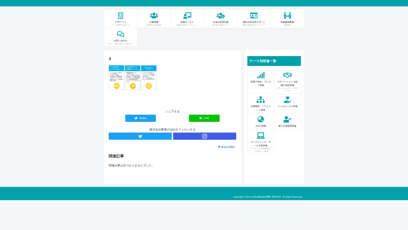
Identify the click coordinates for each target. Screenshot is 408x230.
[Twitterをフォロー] (140, 136)
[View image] (133, 88)
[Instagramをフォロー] (204, 136)
